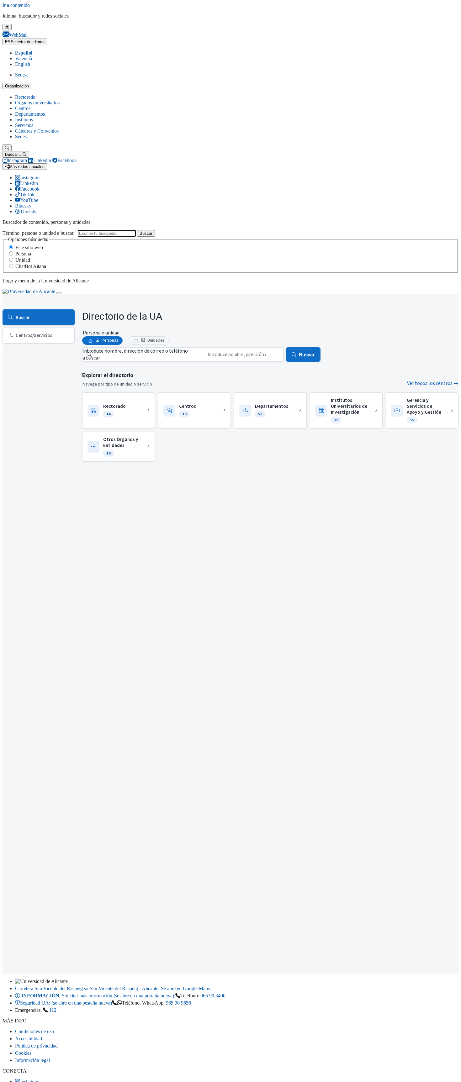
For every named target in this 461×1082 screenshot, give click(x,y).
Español (23, 52)
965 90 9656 (178, 1003)
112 (52, 1010)
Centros (22, 108)
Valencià (23, 58)
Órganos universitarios (37, 102)
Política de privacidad (36, 1045)
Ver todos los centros (430, 383)
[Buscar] (7, 147)
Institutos (24, 119)
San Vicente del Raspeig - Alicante (112, 988)
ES (25, 41)
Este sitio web (29, 247)
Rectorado (25, 97)
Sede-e (22, 74)
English (22, 64)
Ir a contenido (16, 5)
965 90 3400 (212, 995)
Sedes (21, 136)
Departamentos (30, 114)
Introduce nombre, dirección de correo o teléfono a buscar (135, 354)
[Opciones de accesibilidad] (7, 27)
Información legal (32, 1060)
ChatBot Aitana (30, 266)
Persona (23, 253)
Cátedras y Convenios (37, 131)
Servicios (24, 125)
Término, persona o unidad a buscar (38, 233)
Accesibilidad (28, 1038)
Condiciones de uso (34, 1031)
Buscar (146, 233)
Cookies (23, 1053)
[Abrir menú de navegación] (58, 293)
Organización (17, 86)
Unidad (22, 260)
